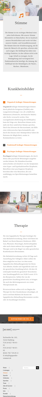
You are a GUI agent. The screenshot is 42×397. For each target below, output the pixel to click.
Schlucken (6, 378)
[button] (21, 102)
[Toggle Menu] (37, 6)
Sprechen (5, 380)
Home (5, 367)
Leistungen (6, 370)
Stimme (5, 373)
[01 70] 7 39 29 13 (11, 353)
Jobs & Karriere (7, 386)
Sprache (5, 375)
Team (4, 383)
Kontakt (5, 393)
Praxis (5, 388)
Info (4, 391)
